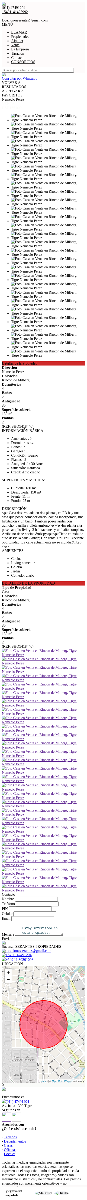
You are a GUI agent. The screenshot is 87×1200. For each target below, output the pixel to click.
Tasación (17, 53)
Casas (8, 1145)
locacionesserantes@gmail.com (25, 20)
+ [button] (8, 972)
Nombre (8, 899)
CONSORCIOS (23, 62)
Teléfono (8, 904)
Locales (9, 1154)
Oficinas (10, 1150)
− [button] (8, 979)
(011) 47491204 (17, 1102)
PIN (5, 909)
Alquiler (17, 41)
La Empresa (20, 49)
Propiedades (20, 37)
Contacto (17, 58)
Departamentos (15, 1141)
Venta (15, 45)
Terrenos (10, 1137)
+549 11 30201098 (19, 960)
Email (6, 918)
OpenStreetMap (61, 1081)
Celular (7, 914)
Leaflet (43, 1081)
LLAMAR (19, 32)
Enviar (7, 939)
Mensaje (8, 934)
